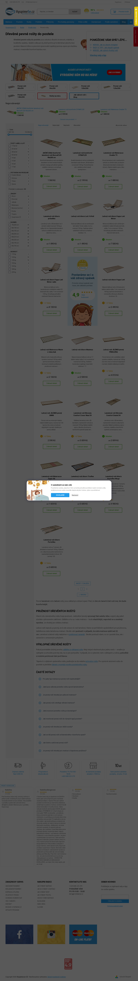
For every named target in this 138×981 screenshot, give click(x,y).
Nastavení (75, 495)
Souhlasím (60, 495)
